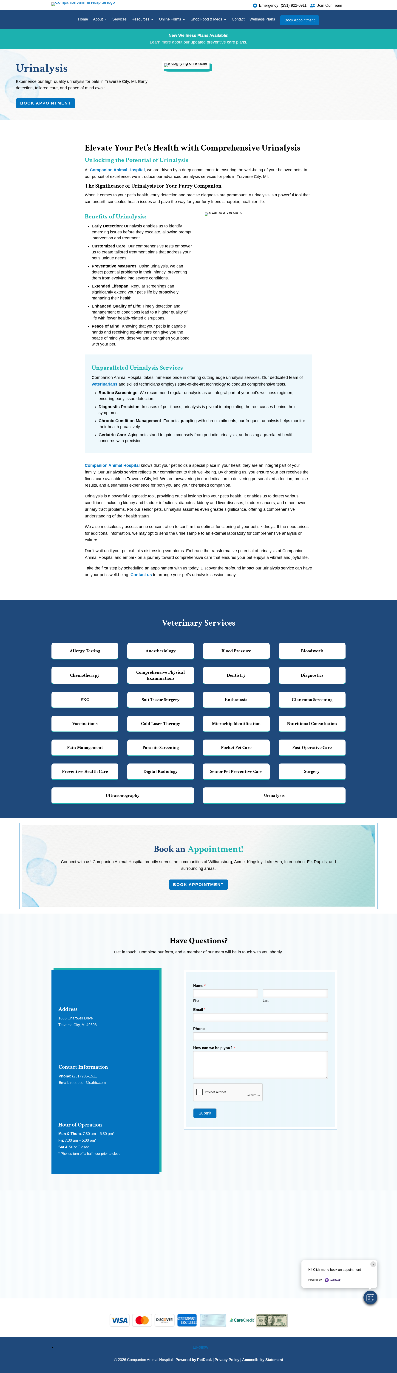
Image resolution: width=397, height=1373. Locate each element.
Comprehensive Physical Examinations (160, 675)
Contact (238, 19)
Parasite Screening (160, 748)
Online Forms (170, 19)
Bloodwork (312, 651)
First (196, 1000)
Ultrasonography (123, 795)
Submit (204, 1113)
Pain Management (85, 748)
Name (199, 986)
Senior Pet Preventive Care (236, 772)
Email (199, 1010)
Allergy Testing (85, 651)
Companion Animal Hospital (117, 170)
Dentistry (236, 675)
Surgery (312, 772)
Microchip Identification (236, 724)
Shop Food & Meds (206, 19)
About (98, 19)
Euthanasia (236, 700)
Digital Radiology (160, 772)
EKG (85, 700)
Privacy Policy (227, 1360)
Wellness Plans (262, 19)
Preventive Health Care (85, 772)
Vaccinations (85, 724)
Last (266, 1000)
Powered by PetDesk (194, 1360)
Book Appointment (300, 20)
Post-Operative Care (312, 748)
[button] (370, 1297)
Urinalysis (274, 795)
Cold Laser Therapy (160, 724)
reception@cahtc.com (88, 1083)
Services (119, 19)
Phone (199, 1029)
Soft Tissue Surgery (161, 700)
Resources (140, 19)
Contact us (141, 574)
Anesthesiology (160, 651)
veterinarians (104, 384)
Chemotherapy (85, 675)
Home (83, 19)
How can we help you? (214, 1048)
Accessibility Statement (262, 1360)
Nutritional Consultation (312, 724)
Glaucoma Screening (312, 700)
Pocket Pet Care (236, 748)
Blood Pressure (236, 651)
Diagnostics (312, 675)
